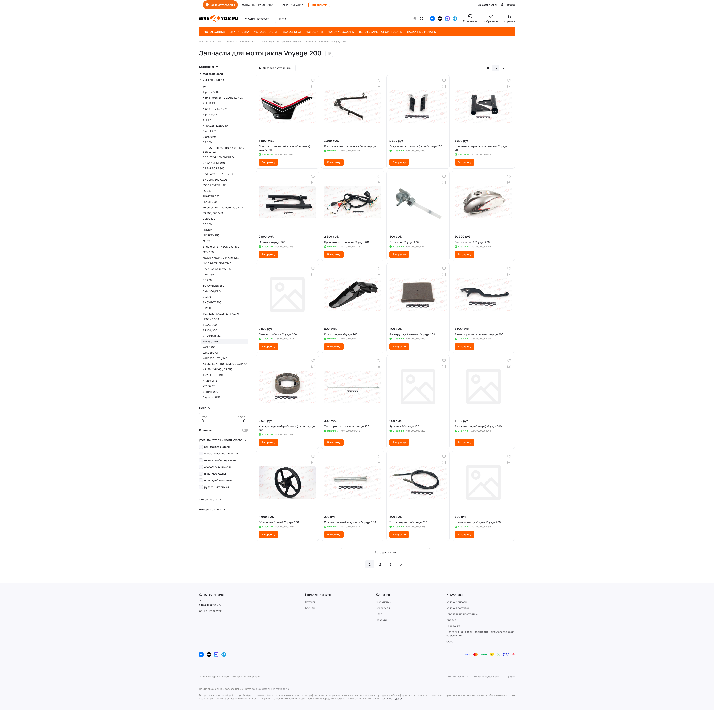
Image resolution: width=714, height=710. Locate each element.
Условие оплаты (456, 602)
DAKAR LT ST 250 (214, 162)
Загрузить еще (385, 552)
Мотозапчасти (213, 73)
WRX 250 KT (210, 352)
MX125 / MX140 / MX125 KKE (221, 257)
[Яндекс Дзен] (440, 18)
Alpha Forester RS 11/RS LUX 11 (223, 97)
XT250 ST (209, 386)
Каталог (310, 602)
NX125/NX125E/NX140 (217, 263)
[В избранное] (313, 80)
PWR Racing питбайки (217, 268)
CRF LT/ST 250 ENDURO (218, 157)
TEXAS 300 (210, 324)
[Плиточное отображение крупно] (487, 68)
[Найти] (421, 19)
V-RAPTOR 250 (212, 335)
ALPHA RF (209, 103)
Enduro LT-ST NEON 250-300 (221, 246)
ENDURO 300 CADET (216, 179)
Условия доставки (458, 608)
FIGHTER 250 (211, 196)
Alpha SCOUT (211, 114)
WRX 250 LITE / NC (215, 358)
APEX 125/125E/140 (215, 125)
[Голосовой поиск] (415, 18)
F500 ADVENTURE (214, 185)
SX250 (207, 307)
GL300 (207, 296)
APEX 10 (208, 120)
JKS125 (207, 229)
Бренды (310, 608)
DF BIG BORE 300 (214, 168)
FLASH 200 (210, 201)
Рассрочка (453, 625)
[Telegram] (455, 18)
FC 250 (207, 190)
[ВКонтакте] (432, 18)
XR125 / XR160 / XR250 (217, 369)
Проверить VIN (319, 4)
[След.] (400, 564)
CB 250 (207, 142)
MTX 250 (208, 252)
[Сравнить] (313, 86)
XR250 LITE (210, 380)
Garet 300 (209, 218)
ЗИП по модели (213, 79)
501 (205, 86)
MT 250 (207, 240)
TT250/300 (210, 330)
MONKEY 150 (211, 235)
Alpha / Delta (211, 92)
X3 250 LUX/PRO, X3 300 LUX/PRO (225, 363)
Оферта (451, 641)
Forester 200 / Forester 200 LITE (223, 207)
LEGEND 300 (211, 319)
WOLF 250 (209, 347)
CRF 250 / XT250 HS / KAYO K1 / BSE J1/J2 (223, 149)
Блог (379, 613)
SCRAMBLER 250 (213, 285)
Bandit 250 (210, 131)
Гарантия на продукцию (462, 613)
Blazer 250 (209, 136)
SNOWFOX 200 (212, 302)
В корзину (268, 162)
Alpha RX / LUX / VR (216, 108)
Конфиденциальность (487, 676)
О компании (383, 602)
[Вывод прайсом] (511, 68)
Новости (381, 619)
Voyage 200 (210, 341)
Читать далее (395, 698)
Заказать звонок (487, 4)
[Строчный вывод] (503, 68)
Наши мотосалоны (222, 5)
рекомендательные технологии (271, 688)
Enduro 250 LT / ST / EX (218, 173)
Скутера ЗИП (211, 397)
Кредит (451, 619)
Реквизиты (383, 608)
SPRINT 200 (210, 391)
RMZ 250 (208, 274)
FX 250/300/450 (213, 213)
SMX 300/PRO (212, 291)
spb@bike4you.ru (210, 604)
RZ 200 (207, 280)
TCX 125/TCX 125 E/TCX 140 (221, 313)
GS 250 (207, 224)
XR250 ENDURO (213, 374)
